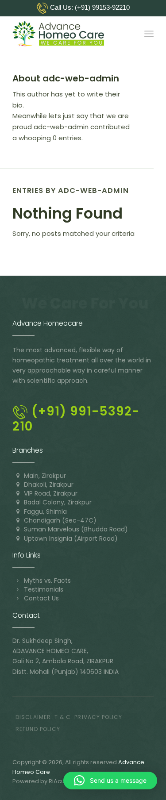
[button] (110, 780)
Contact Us (41, 598)
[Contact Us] (17, 598)
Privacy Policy (98, 717)
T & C (62, 717)
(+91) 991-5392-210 (75, 419)
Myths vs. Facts (47, 580)
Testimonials (43, 589)
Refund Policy (37, 729)
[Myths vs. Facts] (17, 580)
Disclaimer (33, 717)
